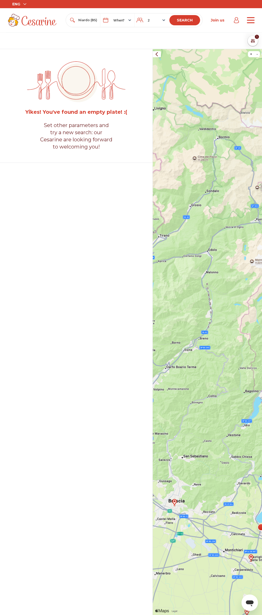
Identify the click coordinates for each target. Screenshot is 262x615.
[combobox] (87, 20)
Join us (217, 20)
